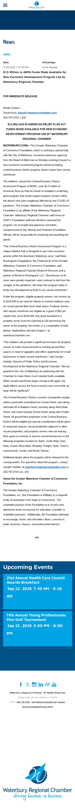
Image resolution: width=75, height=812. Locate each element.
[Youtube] (54, 684)
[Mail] (47, 684)
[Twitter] (27, 684)
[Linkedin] (41, 684)
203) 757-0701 (23, 702)
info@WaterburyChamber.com (44, 702)
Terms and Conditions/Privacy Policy (37, 707)
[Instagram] (34, 684)
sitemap (61, 702)
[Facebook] (21, 684)
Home (6, 53)
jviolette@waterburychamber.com (45, 467)
